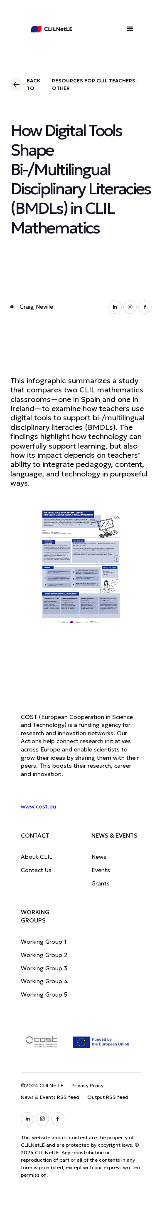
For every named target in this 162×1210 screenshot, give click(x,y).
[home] (46, 29)
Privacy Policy (87, 1085)
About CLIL (36, 856)
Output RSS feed (107, 1097)
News (98, 856)
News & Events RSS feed (50, 1097)
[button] (130, 29)
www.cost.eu (38, 806)
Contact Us (36, 870)
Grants (100, 883)
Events (100, 870)
